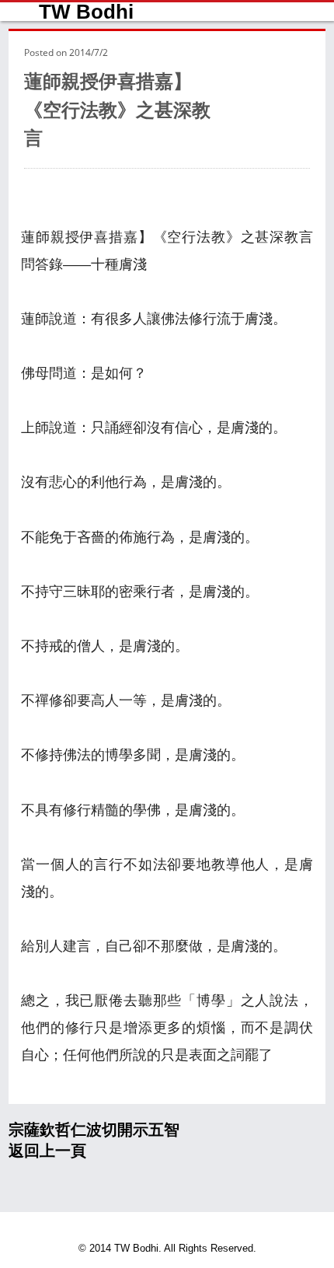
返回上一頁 (47, 1150)
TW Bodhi (86, 11)
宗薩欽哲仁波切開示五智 (94, 1129)
